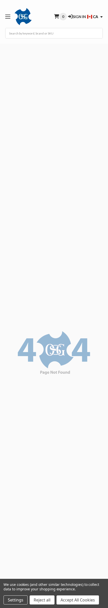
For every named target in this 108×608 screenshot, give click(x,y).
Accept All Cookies (78, 600)
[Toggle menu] (8, 16)
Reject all (42, 600)
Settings (15, 600)
